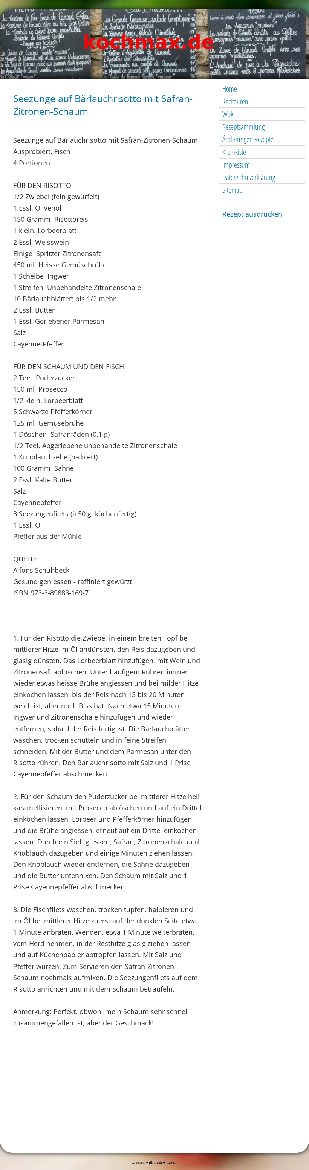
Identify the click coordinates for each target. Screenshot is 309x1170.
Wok (227, 114)
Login (172, 1162)
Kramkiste (234, 152)
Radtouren (235, 101)
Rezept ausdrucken (252, 213)
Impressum (236, 165)
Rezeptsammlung (243, 127)
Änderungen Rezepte (248, 139)
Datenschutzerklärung (248, 177)
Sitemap (232, 190)
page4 (159, 1162)
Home (229, 89)
